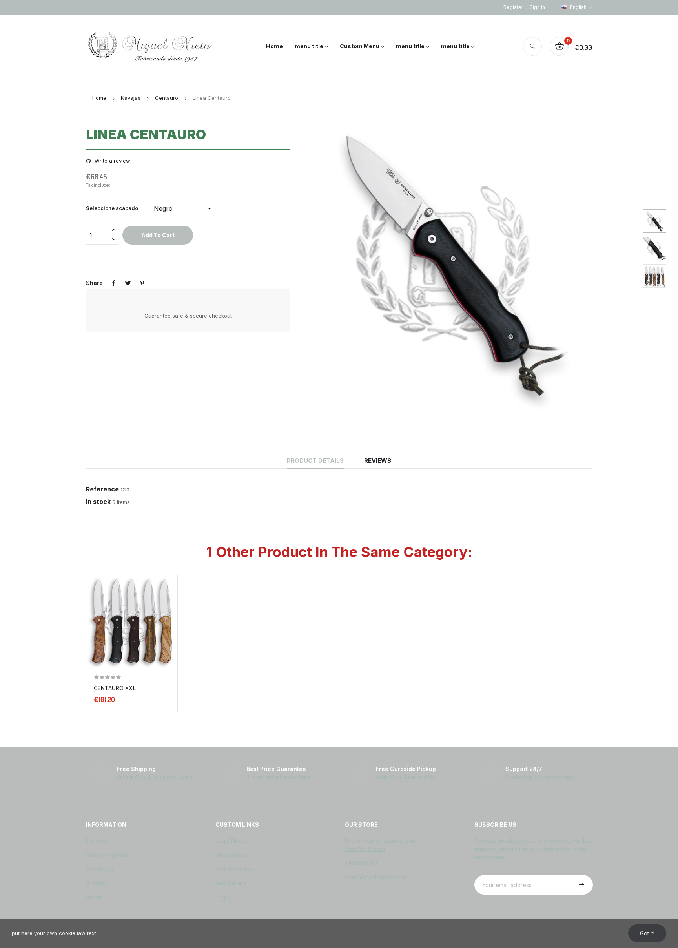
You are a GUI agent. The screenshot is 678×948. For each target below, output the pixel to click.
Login (222, 897)
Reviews (377, 460)
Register (513, 7)
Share (114, 283)
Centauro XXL (115, 688)
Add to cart (158, 235)
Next (564, 264)
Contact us (100, 869)
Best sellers (230, 883)
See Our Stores (365, 849)
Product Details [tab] (315, 460)
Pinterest (142, 283)
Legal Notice (231, 840)
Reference (102, 489)
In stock (98, 502)
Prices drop (230, 854)
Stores (94, 897)
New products (233, 869)
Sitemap (96, 883)
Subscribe (581, 885)
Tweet (128, 283)
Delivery (97, 840)
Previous (329, 264)
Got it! (647, 933)
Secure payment (107, 854)
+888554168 (361, 863)
